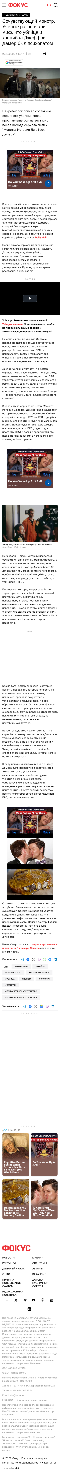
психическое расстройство (22, 991)
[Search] (55, 5)
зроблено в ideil (12, 1468)
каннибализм (14, 973)
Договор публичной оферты (40, 1283)
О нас (6, 1274)
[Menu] (4, 5)
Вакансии (39, 1274)
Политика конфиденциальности (21, 1462)
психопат (45, 979)
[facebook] (7, 1300)
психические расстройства (22, 997)
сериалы (11, 985)
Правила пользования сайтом (12, 1283)
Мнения (37, 1257)
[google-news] (51, 1300)
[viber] (42, 1300)
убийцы (41, 966)
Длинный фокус (13, 1268)
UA (49, 5)
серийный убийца (39, 973)
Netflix (27, 979)
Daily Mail (40, 237)
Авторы (37, 1268)
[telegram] (24, 1300)
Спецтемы (39, 1263)
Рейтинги (9, 1263)
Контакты (50, 1462)
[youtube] (33, 1300)
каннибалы (22, 966)
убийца (10, 979)
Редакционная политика (12, 1293)
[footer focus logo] (16, 1248)
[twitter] (16, 1300)
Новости (8, 1257)
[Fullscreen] (54, 509)
